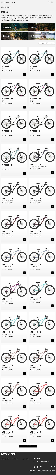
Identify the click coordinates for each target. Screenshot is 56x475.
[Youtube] (41, 466)
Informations (5, 459)
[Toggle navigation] (2, 2)
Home (2, 7)
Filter (43, 43)
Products (15, 459)
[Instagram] (34, 466)
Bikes (5, 7)
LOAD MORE (28, 446)
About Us (26, 459)
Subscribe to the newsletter (42, 461)
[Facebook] (37, 466)
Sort (52, 43)
